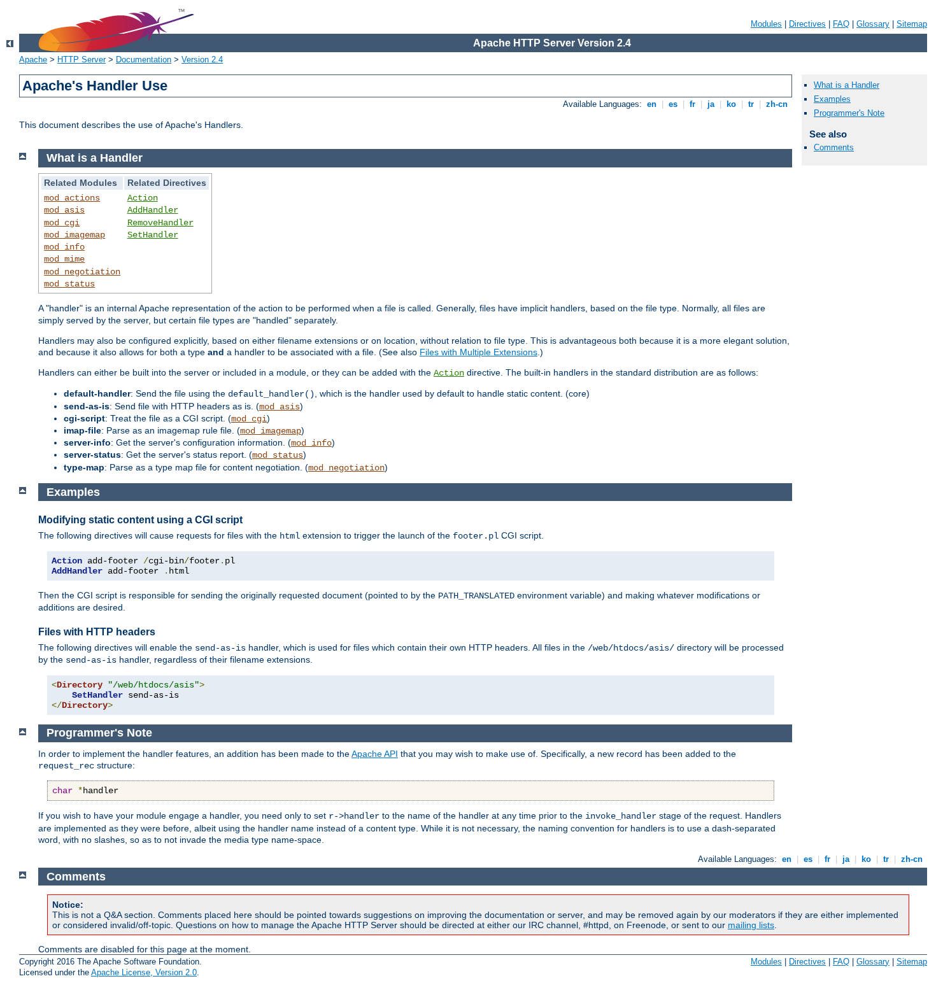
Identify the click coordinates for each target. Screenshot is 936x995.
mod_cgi (62, 223)
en (651, 104)
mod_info (64, 247)
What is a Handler (846, 85)
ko (731, 104)
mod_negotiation (82, 272)
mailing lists (751, 925)
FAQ (841, 24)
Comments (834, 147)
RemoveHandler (160, 223)
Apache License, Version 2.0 (144, 972)
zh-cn (776, 104)
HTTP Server (81, 59)
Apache (33, 59)
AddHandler (152, 210)
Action (142, 198)
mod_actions (72, 198)
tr (751, 104)
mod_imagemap (74, 235)
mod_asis (64, 210)
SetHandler (152, 235)
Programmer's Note (849, 113)
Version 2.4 (202, 59)
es (673, 104)
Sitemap (912, 24)
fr (692, 104)
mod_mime (64, 259)
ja (711, 104)
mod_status (69, 284)
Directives (807, 24)
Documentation (143, 59)
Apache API (374, 754)
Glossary (873, 24)
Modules (766, 24)
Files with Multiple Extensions (478, 352)
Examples (832, 99)
